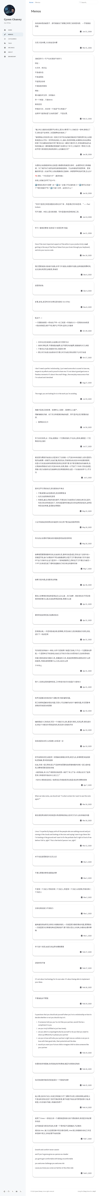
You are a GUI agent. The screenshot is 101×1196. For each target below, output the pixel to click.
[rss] (20, 1191)
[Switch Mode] (4, 1191)
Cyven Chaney (13, 19)
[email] (16, 1191)
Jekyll (94, 1191)
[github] (8, 1191)
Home (31, 2)
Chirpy (85, 1191)
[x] (12, 1191)
